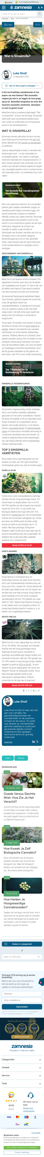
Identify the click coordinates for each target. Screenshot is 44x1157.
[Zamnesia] (21, 7)
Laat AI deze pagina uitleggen (22, 86)
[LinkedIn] (34, 741)
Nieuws (21, 758)
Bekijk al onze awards (22, 1037)
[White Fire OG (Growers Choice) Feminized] (22, 629)
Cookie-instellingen (22, 1152)
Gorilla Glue (17, 515)
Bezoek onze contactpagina (28, 1109)
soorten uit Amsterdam (31, 142)
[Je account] (39, 7)
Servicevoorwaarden (15, 1013)
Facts (8, 758)
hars (34, 210)
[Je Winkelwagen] (42, 7)
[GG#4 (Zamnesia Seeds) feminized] (22, 483)
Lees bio (8, 742)
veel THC (36, 139)
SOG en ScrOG (25, 664)
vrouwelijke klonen (17, 428)
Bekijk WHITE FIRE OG (22, 685)
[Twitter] (37, 741)
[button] (7, 75)
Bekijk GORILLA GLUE (22, 545)
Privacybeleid (33, 1011)
